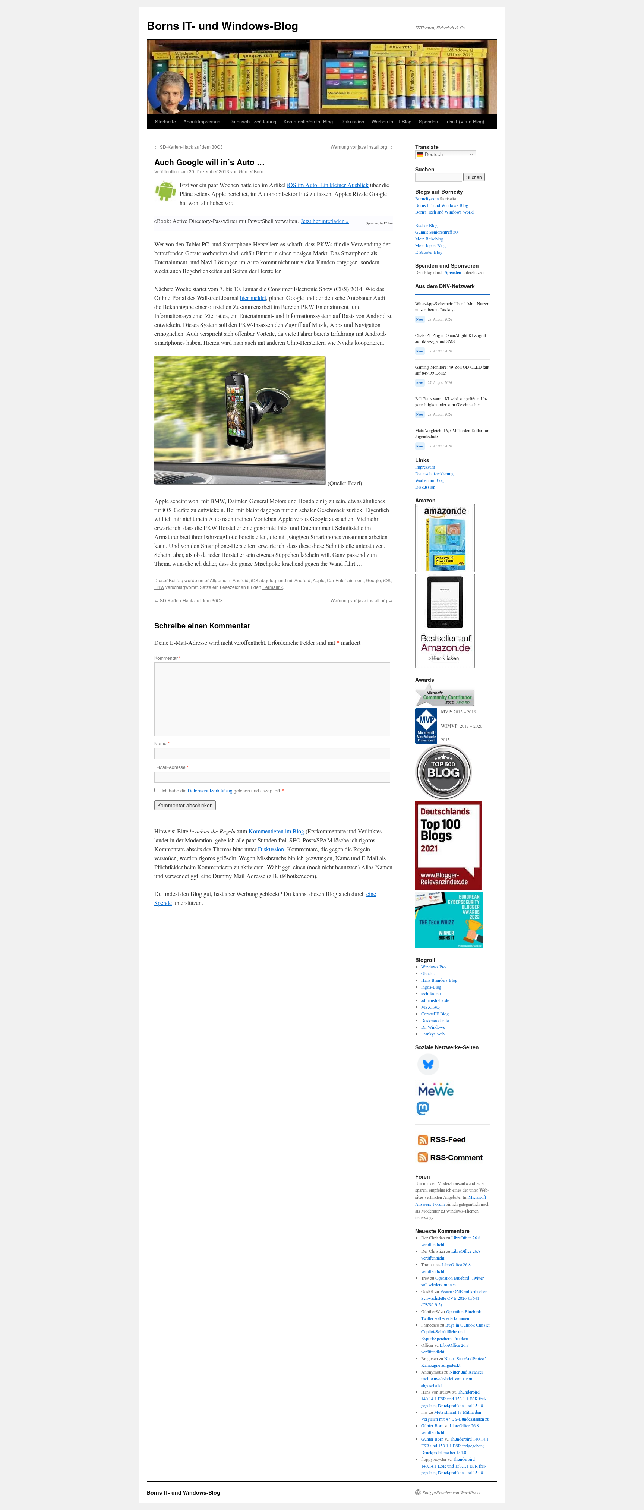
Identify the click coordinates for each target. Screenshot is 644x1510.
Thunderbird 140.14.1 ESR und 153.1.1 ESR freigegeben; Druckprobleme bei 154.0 (453, 1398)
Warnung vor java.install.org (362, 147)
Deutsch (433, 154)
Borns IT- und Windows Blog (441, 205)
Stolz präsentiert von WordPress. (452, 1492)
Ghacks (428, 973)
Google (373, 580)
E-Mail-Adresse (171, 767)
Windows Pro (433, 967)
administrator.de (435, 1000)
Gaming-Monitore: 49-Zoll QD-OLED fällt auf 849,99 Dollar (452, 370)
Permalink (272, 587)
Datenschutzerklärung (252, 121)
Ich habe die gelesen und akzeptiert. (223, 790)
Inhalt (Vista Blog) (464, 121)
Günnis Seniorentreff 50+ (437, 232)
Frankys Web (433, 1034)
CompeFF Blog (435, 1013)
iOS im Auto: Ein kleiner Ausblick (328, 185)
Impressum (425, 467)
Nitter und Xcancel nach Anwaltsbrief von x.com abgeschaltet (452, 1378)
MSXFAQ (430, 1007)
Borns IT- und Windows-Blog (222, 25)
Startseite (165, 121)
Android (241, 580)
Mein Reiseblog (429, 239)
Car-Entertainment (345, 580)
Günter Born (251, 171)
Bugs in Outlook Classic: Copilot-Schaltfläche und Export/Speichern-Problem (455, 1331)
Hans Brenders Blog (439, 980)
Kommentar (167, 658)
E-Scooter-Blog (428, 252)
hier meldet (253, 298)
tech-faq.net (431, 993)
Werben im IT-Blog (391, 121)
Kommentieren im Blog (308, 121)
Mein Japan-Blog (430, 245)
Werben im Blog (429, 480)
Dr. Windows (433, 1027)
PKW (159, 587)
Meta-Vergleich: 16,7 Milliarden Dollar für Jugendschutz (452, 433)
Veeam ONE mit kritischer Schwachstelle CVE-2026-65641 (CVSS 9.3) (454, 1298)
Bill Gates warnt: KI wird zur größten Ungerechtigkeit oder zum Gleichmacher (451, 401)
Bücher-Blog (426, 225)
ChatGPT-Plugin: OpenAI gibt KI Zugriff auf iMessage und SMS (450, 338)
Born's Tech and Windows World (444, 212)
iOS (254, 580)
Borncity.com (427, 198)
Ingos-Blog (431, 987)
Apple (319, 580)
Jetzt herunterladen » (325, 220)
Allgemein (220, 580)
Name (162, 743)
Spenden (428, 121)
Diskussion (352, 121)
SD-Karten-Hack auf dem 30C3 (188, 147)
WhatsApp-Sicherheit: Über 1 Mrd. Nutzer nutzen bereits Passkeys (452, 306)
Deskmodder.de (435, 1020)
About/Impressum (202, 121)
